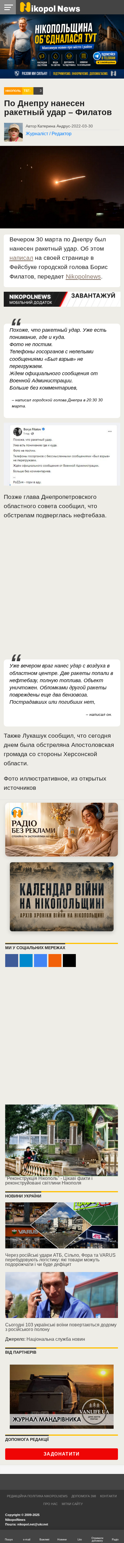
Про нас (50, 1504)
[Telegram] (26, 960)
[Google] (40, 960)
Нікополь (13, 90)
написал (21, 257)
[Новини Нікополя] (49, 7)
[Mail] (69, 960)
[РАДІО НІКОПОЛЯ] (62, 896)
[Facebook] (11, 960)
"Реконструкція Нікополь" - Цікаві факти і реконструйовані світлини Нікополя (49, 1180)
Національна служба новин (56, 1339)
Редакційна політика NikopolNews (37, 1496)
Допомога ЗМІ (84, 1496)
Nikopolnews (83, 276)
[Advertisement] (62, 590)
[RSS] (54, 960)
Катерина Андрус (53, 126)
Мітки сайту (72, 1504)
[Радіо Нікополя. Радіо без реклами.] (61, 830)
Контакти (108, 1496)
